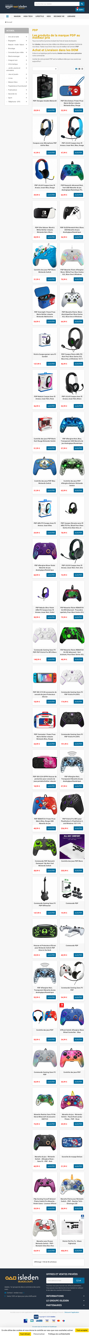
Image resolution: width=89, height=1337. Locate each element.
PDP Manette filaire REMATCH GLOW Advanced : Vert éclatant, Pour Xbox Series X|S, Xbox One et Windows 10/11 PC (72, 654)
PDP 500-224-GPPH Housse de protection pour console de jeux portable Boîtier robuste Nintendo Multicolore (45, 780)
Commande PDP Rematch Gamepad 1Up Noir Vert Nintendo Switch (45, 863)
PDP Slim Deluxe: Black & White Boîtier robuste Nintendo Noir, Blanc (44, 230)
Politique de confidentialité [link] (59, 1334)
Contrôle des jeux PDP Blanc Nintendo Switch (45, 271)
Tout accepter (81, 1330)
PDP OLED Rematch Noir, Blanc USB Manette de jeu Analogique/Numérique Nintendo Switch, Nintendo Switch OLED (72, 232)
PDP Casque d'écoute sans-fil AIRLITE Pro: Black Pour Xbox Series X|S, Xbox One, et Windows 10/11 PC (72, 526)
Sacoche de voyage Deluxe (72, 1157)
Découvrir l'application (72, 1312)
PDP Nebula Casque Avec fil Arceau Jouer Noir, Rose (44, 398)
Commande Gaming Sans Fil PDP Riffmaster (45, 904)
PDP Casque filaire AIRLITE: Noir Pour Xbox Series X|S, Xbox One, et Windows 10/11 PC (72, 357)
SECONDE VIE (59, 16)
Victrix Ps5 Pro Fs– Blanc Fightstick (72, 1242)
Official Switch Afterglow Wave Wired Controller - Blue (72, 1031)
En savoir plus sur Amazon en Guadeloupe (44, 1326)
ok (79, 1280)
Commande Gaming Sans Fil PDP (72, 989)
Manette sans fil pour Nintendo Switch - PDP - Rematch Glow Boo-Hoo (45, 1243)
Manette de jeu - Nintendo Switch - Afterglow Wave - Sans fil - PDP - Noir (45, 1159)
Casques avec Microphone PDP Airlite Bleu (45, 144)
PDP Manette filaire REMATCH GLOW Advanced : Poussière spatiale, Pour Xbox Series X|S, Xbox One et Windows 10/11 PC (72, 612)
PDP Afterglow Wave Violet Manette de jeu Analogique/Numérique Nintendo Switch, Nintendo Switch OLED (45, 570)
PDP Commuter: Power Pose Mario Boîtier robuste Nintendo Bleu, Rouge (45, 736)
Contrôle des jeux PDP (44, 1030)
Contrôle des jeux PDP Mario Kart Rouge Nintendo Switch (45, 440)
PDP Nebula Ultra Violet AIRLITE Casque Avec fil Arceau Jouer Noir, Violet (44, 610)
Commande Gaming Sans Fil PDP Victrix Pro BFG (72, 693)
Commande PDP (72, 903)
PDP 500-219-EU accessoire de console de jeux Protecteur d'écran (45, 694)
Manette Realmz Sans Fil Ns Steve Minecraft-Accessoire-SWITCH (45, 1117)
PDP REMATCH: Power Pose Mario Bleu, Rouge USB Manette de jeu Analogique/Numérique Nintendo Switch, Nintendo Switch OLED (44, 824)
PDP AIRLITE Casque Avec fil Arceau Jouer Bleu (45, 524)
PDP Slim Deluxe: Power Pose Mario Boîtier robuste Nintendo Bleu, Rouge (72, 103)
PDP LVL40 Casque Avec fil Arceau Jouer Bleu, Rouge (45, 186)
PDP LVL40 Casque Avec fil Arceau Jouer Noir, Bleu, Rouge (72, 144)
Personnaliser (39, 1334)
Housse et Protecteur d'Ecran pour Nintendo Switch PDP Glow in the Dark (45, 948)
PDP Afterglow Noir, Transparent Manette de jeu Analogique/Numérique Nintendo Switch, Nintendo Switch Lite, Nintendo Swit (72, 781)
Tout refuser (25, 1334)
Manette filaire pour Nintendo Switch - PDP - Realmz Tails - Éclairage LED (72, 1201)
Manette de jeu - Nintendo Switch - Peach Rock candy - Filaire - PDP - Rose (72, 1117)
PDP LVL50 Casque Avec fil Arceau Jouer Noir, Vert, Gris (72, 566)
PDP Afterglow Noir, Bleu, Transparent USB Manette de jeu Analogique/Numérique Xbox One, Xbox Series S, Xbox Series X (72, 443)
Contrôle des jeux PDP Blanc (72, 861)
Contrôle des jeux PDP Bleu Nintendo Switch (44, 482)
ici (23, 1293)
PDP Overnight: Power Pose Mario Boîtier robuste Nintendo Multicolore (44, 314)
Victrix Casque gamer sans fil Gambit (45, 355)
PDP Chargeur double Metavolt (45, 101)
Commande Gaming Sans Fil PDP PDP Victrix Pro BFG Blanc (45, 651)
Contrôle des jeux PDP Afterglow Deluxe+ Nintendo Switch (72, 483)
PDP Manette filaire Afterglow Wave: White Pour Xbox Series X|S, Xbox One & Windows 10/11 (72, 273)
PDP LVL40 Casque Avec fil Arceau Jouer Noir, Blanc (72, 398)
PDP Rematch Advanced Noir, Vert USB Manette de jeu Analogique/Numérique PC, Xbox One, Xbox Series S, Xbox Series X (72, 189)
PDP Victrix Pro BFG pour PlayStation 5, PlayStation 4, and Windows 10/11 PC (72, 821)
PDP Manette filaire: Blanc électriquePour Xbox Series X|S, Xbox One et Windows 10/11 (72, 315)
